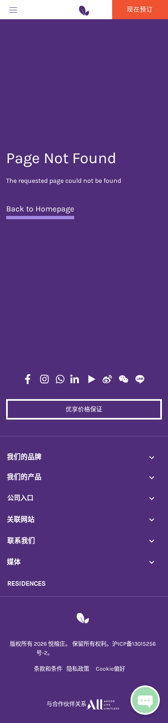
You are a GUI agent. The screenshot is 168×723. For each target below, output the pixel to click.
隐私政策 (77, 668)
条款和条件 (48, 668)
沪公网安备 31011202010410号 (91, 652)
